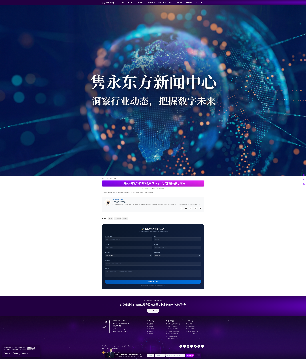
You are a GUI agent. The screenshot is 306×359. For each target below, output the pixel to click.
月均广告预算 (108, 252)
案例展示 (179, 2)
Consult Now (152, 310)
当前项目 (125, 218)
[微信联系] (304, 175)
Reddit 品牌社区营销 (173, 328)
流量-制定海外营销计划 (174, 324)
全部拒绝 (16, 353)
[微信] (184, 346)
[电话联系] (304, 179)
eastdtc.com (125, 331)
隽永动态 (109, 178)
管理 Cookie (8, 353)
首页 (123, 2)
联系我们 (188, 2)
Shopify (110, 218)
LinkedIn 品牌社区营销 (173, 331)
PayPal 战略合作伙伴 (193, 331)
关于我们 (130, 2)
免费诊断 (189, 355)
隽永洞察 (190, 324)
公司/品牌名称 (109, 236)
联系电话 (107, 244)
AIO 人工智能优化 (172, 326)
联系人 (156, 236)
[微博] (195, 346)
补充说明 (107, 268)
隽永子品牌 (151, 328)
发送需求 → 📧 (153, 281)
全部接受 (24, 353)
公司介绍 (151, 324)
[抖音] (180, 346)
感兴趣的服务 (157, 252)
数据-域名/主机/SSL (173, 338)
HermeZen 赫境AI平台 (193, 333)
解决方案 (150, 2)
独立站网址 (107, 260)
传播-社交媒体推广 (172, 336)
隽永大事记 (151, 326)
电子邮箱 (156, 244)
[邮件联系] (304, 184)
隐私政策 (165, 285)
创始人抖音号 (190, 328)
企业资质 (151, 331)
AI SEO (162, 2)
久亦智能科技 (117, 218)
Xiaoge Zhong (161, 188)
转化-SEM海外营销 (173, 333)
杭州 (104, 327)
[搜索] (196, 2)
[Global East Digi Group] (201, 2)
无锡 (104, 322)
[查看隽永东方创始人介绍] (111, 350)
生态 (170, 2)
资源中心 (140, 2)
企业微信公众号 (191, 326)
